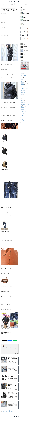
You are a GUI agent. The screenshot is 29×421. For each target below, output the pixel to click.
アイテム (17, 4)
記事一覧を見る (16, 353)
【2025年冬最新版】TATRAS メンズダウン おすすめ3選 (12, 376)
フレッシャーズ (22, 113)
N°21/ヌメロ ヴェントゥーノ (23, 102)
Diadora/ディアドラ (22, 84)
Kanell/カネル (22, 94)
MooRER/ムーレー (22, 100)
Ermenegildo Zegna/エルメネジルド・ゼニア (25, 85)
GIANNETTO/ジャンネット (23, 90)
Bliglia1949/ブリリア (22, 82)
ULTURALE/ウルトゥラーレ (23, 111)
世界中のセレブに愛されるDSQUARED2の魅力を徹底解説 (12, 367)
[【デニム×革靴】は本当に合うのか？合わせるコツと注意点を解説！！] (22, 57)
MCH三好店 (12, 4)
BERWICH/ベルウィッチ (23, 81)
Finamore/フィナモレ (23, 87)
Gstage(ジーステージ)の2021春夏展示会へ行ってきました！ (8, 410)
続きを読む (16, 380)
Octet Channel (22, 115)
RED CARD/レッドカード (23, 106)
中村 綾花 (13, 368)
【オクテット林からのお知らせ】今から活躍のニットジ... (26, 17)
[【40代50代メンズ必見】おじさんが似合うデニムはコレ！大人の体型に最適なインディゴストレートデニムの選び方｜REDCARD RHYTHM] (22, 50)
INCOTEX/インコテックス (23, 92)
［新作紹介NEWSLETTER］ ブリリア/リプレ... (26, 10)
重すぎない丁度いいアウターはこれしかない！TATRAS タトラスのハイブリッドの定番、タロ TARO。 (12, 385)
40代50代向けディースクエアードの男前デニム (12, 402)
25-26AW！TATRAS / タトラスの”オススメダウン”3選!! (12, 393)
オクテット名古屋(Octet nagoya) (7, 4)
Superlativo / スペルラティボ (23, 108)
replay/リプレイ (22, 107)
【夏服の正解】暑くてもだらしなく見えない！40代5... (26, 20)
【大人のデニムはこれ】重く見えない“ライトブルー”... (26, 13)
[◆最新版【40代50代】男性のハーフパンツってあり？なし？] (22, 47)
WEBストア (3, 4)
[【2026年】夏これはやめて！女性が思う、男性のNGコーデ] (22, 44)
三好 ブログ (22, 119)
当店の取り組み (22, 112)
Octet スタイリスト (25, 4)
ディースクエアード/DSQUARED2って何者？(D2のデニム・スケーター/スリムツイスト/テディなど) (12, 358)
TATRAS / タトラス (9, 392)
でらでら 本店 (22, 120)
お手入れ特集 (22, 73)
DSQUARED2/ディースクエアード (10, 357)
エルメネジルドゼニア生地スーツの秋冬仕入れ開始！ (8, 411)
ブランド (21, 4)
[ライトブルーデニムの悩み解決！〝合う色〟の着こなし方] (22, 54)
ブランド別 (21, 77)
